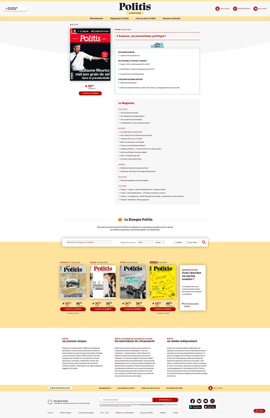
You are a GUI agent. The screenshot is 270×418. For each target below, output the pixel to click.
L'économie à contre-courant (132, 61)
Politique (122, 109)
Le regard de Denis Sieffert (130, 79)
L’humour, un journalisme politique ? (141, 36)
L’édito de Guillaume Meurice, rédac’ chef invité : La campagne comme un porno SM (150, 88)
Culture (122, 186)
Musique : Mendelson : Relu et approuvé (134, 200)
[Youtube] (205, 401)
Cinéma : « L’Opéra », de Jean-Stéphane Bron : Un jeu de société (142, 189)
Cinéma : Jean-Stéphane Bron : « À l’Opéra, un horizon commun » (143, 193)
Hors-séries (192, 242)
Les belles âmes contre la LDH (131, 132)
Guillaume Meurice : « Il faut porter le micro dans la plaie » (141, 149)
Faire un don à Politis (146, 18)
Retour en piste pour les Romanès (132, 142)
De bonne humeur (126, 52)
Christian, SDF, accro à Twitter (131, 139)
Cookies (175, 413)
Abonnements (96, 18)
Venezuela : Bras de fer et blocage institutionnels (137, 171)
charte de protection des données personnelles (152, 404)
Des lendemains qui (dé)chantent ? (132, 116)
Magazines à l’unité (119, 18)
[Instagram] (212, 401)
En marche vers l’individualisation (132, 74)
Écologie (122, 177)
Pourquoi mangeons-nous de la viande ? (134, 180)
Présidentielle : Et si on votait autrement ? (135, 123)
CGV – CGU (104, 413)
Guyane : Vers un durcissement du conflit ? (135, 64)
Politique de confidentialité (124, 413)
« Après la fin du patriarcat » (130, 55)
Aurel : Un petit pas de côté (130, 155)
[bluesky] (199, 401)
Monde (121, 164)
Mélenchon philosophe (128, 83)
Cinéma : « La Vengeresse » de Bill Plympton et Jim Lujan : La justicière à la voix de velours (152, 196)
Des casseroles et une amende (131, 119)
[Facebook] (192, 401)
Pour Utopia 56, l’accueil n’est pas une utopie (136, 135)
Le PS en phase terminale (129, 113)
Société (121, 128)
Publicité (163, 413)
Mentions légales (65, 413)
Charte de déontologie (85, 413)
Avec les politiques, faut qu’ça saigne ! (133, 152)
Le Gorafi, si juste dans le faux (131, 159)
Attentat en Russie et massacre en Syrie (134, 168)
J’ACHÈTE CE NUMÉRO (90, 93)
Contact (50, 413)
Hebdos (179, 242)
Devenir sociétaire (171, 18)
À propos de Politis (146, 413)
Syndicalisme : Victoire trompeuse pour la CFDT (137, 69)
